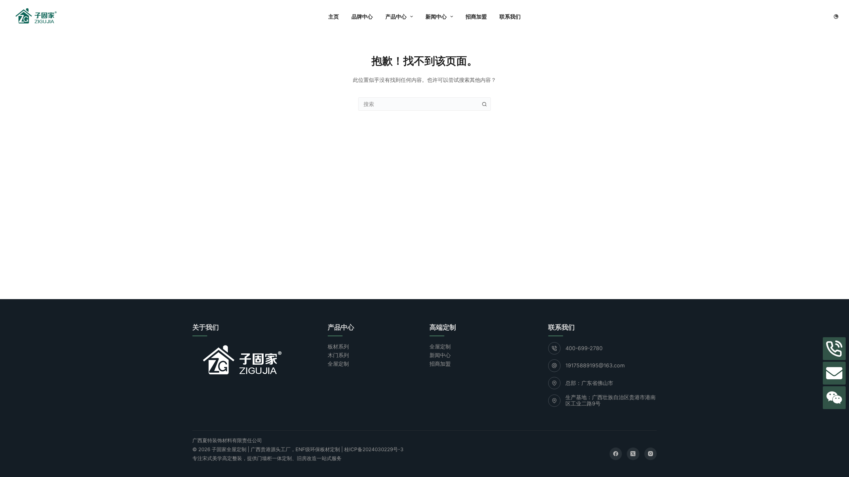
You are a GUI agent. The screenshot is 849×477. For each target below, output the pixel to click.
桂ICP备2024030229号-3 (374, 449)
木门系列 (338, 355)
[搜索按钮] (484, 104)
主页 (333, 16)
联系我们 (510, 16)
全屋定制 (338, 363)
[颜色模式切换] (836, 17)
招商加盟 (476, 16)
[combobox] (418, 104)
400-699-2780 (584, 348)
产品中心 (396, 16)
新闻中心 (436, 16)
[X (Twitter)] (633, 454)
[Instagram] (650, 454)
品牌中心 (362, 16)
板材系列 (338, 346)
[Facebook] (616, 454)
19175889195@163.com (595, 365)
